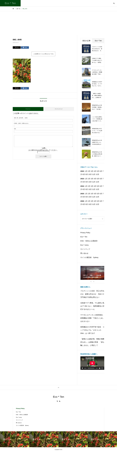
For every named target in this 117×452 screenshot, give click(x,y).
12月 (97, 174)
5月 (98, 171)
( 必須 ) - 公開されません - (21, 123)
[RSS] (59, 401)
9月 (86, 174)
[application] (92, 363)
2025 (82, 193)
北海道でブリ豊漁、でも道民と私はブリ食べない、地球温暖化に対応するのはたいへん (92, 306)
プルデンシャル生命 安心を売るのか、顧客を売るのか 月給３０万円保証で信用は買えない (92, 294)
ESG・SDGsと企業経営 (89, 241)
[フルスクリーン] (102, 368)
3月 (92, 179)
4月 (95, 179)
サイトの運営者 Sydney (89, 257)
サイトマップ (85, 249)
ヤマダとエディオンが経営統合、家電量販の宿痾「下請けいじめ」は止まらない (92, 318)
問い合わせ (84, 253)
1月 (86, 179)
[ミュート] (99, 368)
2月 (89, 179)
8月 (83, 174)
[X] (57, 401)
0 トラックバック (58, 108)
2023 (82, 179)
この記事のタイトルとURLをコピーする (43, 54)
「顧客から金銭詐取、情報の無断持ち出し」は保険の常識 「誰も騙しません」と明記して (92, 342)
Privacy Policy (85, 232)
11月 (93, 174)
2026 (82, 201)
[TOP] (58, 387)
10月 (90, 174)
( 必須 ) (21, 117)
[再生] (82, 368)
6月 (101, 179)
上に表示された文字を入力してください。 (43, 150)
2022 (82, 171)
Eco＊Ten (83, 237)
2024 (82, 186)
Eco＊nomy (84, 245)
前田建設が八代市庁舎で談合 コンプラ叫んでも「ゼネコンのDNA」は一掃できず (92, 330)
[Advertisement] (58, 23)
